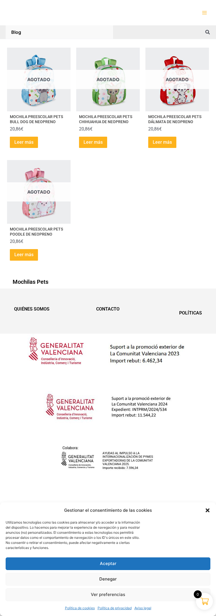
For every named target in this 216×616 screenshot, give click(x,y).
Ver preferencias (108, 594)
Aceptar (108, 563)
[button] (207, 510)
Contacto (108, 309)
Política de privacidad (115, 608)
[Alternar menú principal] (204, 13)
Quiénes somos (32, 309)
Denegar (108, 579)
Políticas (190, 313)
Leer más (23, 142)
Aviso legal (142, 608)
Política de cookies (80, 608)
